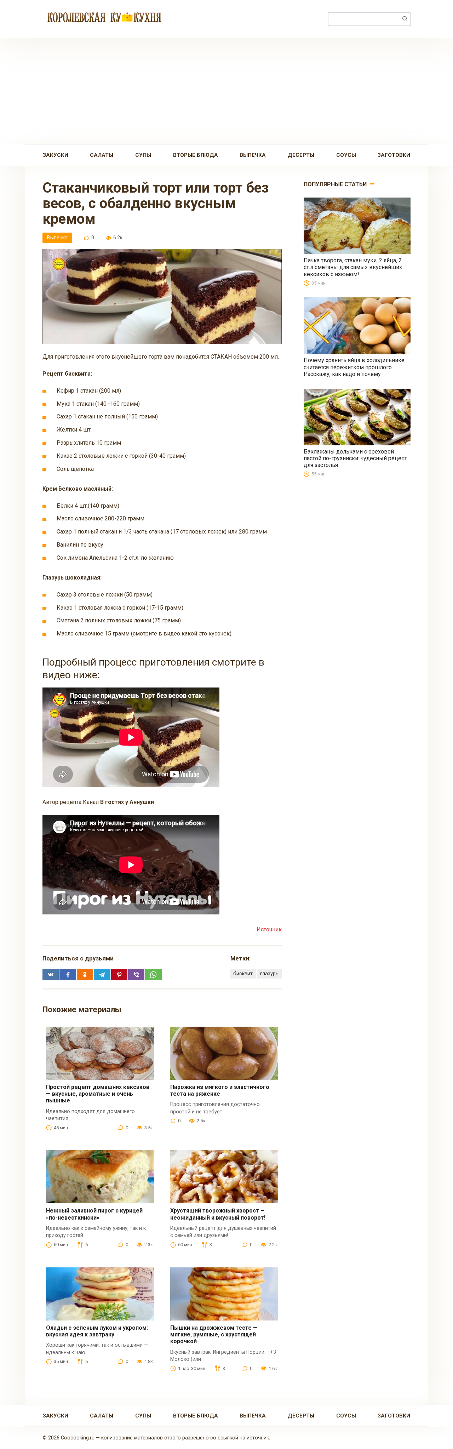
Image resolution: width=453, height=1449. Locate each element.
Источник (269, 929)
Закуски (55, 155)
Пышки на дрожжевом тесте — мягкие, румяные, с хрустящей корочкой (214, 1334)
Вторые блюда (195, 155)
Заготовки (394, 155)
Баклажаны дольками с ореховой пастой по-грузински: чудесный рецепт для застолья (355, 458)
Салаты (101, 155)
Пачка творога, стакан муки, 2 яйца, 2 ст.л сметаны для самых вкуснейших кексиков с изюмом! (353, 267)
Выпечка (253, 155)
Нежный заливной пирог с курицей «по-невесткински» (94, 1214)
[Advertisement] (226, 91)
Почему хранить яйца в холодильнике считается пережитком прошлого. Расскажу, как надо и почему (354, 367)
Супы (143, 155)
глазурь (269, 974)
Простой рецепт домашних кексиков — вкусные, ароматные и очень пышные (97, 1094)
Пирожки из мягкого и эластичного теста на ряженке (219, 1090)
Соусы (346, 155)
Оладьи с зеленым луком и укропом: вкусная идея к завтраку (97, 1331)
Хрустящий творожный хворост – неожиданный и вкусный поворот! (217, 1214)
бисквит (243, 974)
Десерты (301, 155)
